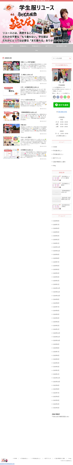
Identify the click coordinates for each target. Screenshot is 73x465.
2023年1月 (56, 374)
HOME (55, 147)
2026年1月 (56, 243)
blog (54, 165)
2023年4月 (56, 363)
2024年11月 (56, 292)
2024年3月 (56, 321)
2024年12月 (56, 288)
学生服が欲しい (57, 150)
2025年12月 (56, 247)
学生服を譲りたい (58, 154)
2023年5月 (56, 359)
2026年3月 (56, 235)
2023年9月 (56, 344)
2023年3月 (56, 366)
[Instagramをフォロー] (61, 97)
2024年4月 (56, 318)
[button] (70, 58)
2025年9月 (56, 254)
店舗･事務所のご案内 (59, 161)
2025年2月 (56, 280)
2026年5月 (56, 232)
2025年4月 (56, 273)
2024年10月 (56, 295)
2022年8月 (56, 389)
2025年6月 (56, 265)
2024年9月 (56, 299)
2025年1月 (56, 284)
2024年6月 (56, 310)
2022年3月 (56, 407)
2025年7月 (56, 262)
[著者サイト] (54, 97)
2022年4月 (56, 404)
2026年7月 (56, 224)
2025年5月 (56, 269)
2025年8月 (56, 258)
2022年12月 (56, 378)
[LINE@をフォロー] (65, 97)
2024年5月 (56, 314)
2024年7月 (56, 307)
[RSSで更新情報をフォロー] (68, 97)
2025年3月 (56, 277)
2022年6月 (56, 396)
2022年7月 (56, 393)
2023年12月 (56, 333)
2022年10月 (56, 381)
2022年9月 (56, 385)
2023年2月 (56, 370)
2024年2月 (56, 325)
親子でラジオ (57, 158)
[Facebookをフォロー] (57, 97)
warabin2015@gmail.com (7, 464)
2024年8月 (56, 303)
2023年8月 (56, 348)
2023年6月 (56, 355)
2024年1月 (56, 329)
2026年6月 (56, 228)
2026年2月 (56, 239)
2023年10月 (56, 340)
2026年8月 (56, 221)
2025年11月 (56, 250)
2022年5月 (56, 400)
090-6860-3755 (62, 112)
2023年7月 (56, 351)
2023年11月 (56, 336)
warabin (62, 85)
